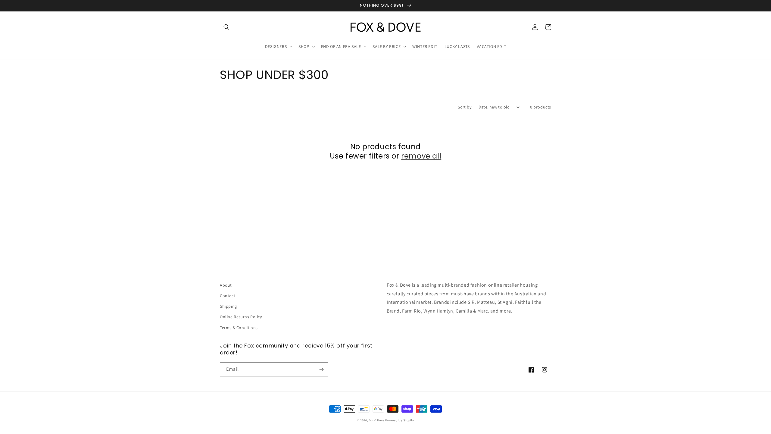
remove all (421, 156)
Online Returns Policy (241, 316)
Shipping (228, 306)
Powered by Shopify (399, 420)
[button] (226, 27)
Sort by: (465, 107)
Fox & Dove (376, 420)
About (226, 285)
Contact (227, 295)
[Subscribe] (321, 369)
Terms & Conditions (239, 327)
